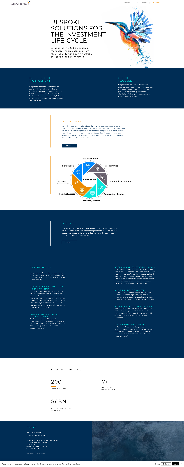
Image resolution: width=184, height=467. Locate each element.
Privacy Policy (30, 453)
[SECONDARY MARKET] (93, 201)
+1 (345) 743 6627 (36, 433)
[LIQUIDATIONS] (69, 166)
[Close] (182, 463)
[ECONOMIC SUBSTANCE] (121, 182)
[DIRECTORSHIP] (111, 167)
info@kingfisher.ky (40, 435)
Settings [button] (157, 464)
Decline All (166, 464)
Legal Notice (41, 453)
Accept (176, 464)
